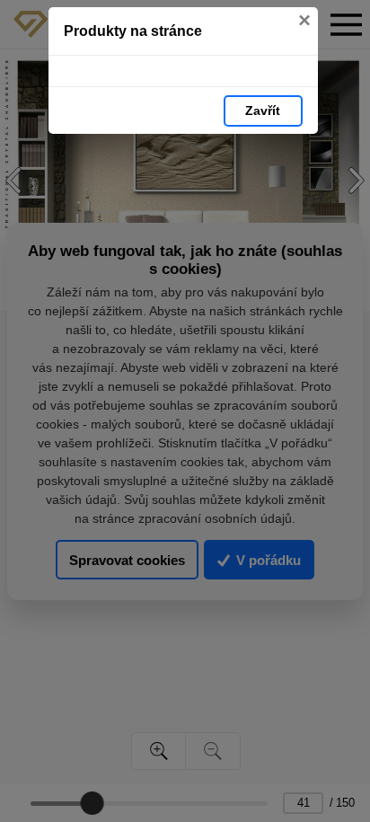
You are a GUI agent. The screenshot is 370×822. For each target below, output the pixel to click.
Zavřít (262, 110)
